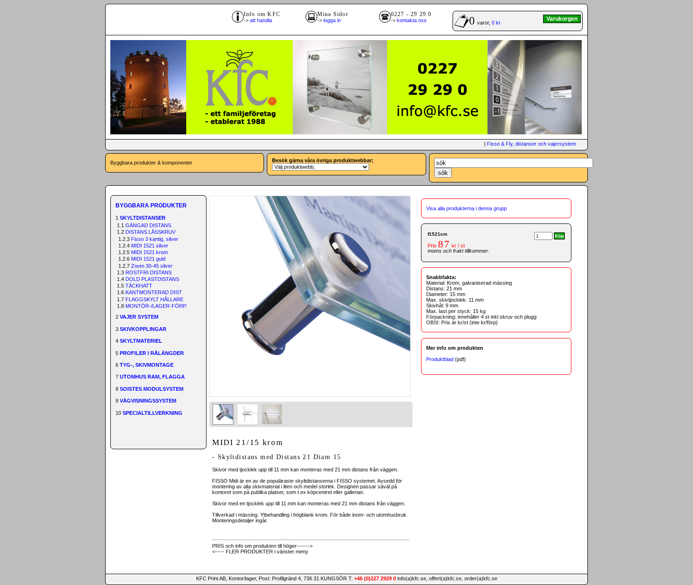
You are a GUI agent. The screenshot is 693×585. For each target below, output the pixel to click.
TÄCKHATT (138, 285)
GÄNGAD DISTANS (148, 225)
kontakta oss (412, 20)
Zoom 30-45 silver (152, 266)
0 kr (496, 22)
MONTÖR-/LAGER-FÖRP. (156, 306)
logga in (332, 20)
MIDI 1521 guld (148, 259)
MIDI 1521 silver (149, 245)
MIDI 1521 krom (149, 252)
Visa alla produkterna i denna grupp (466, 208)
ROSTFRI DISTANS (148, 272)
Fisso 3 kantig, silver (154, 239)
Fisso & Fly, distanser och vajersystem (531, 144)
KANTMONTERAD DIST (153, 292)
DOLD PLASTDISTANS (152, 279)
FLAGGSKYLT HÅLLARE (154, 299)
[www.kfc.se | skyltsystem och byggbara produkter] (346, 132)
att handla (261, 20)
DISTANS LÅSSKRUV (150, 232)
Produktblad (440, 359)
